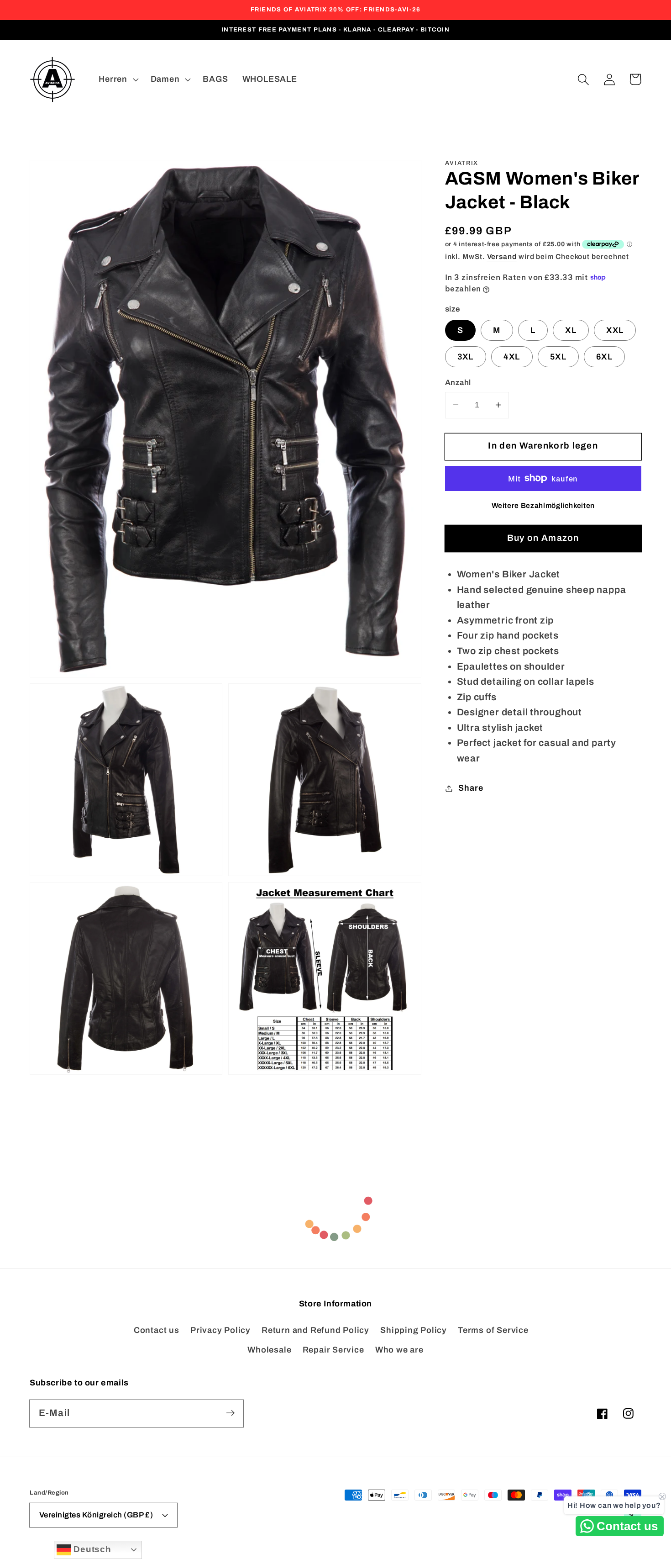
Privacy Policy (220, 1330)
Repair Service (333, 1349)
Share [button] (470, 788)
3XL (465, 356)
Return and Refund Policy (315, 1330)
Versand (502, 256)
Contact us (156, 1330)
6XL (604, 356)
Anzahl (458, 382)
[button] (583, 79)
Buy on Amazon (543, 538)
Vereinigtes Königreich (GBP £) (96, 1515)
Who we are (399, 1349)
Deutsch (91, 1549)
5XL (558, 356)
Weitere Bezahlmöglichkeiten (543, 505)
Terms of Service (493, 1330)
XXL (615, 330)
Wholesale (269, 1349)
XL (571, 330)
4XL (511, 356)
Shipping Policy (413, 1330)
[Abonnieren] (230, 1413)
